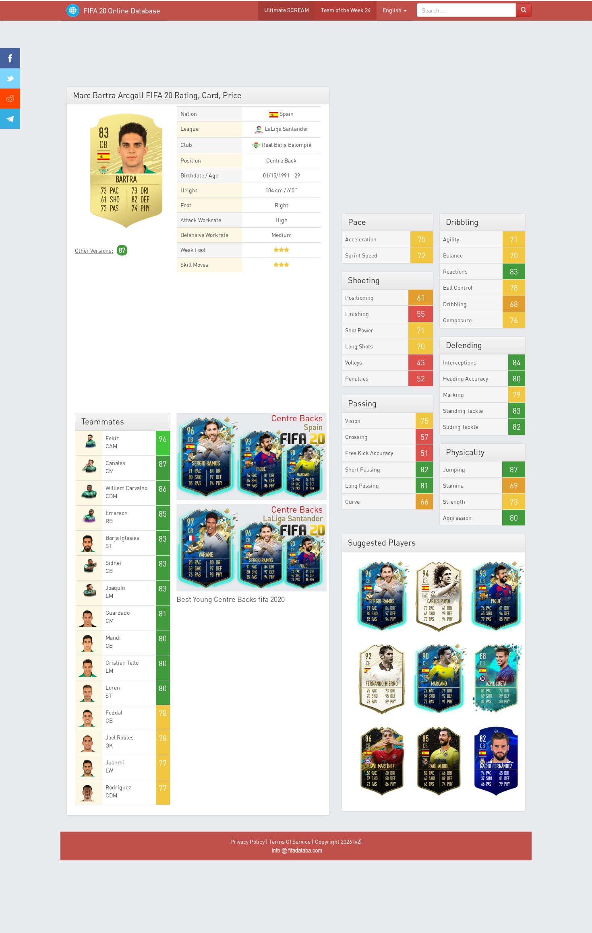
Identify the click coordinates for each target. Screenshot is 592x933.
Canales (115, 462)
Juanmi (115, 762)
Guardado (118, 612)
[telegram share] (10, 119)
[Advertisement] (296, 56)
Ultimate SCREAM (286, 9)
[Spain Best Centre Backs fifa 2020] (251, 456)
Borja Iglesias (122, 537)
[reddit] (10, 99)
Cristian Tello (122, 662)
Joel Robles (120, 737)
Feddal (114, 712)
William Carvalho (126, 487)
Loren (113, 687)
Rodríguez (118, 787)
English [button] (393, 9)
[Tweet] (10, 78)
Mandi (113, 637)
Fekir (112, 438)
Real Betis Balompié (286, 144)
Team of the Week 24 (346, 9)
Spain (286, 113)
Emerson (117, 512)
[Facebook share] (10, 58)
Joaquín (115, 587)
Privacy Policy (247, 841)
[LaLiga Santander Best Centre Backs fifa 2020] (251, 547)
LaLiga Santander (285, 128)
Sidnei (113, 562)
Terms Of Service (289, 841)
